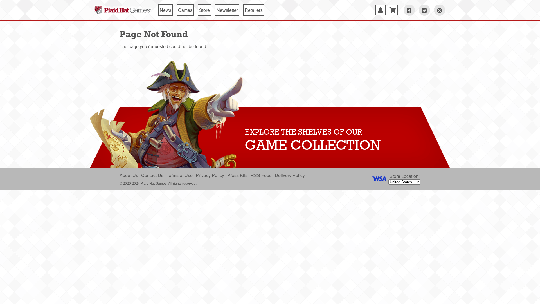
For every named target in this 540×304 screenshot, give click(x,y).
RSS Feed (261, 175)
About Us (129, 175)
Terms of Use (179, 175)
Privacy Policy (210, 175)
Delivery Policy (290, 175)
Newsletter (227, 10)
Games (185, 10)
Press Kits (237, 175)
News (165, 10)
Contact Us (152, 175)
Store (204, 10)
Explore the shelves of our (303, 132)
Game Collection (313, 145)
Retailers (254, 10)
